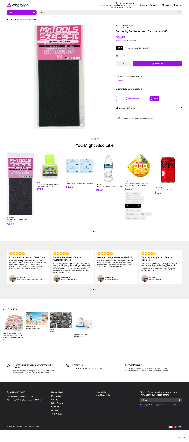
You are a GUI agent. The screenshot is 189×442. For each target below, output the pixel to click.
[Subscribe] (179, 400)
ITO (67, 181)
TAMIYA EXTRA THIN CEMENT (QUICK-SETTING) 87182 (48, 185)
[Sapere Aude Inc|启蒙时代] (18, 5)
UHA (126, 181)
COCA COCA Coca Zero (163, 190)
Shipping (118, 40)
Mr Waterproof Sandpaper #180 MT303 (18, 220)
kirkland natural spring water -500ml (109, 187)
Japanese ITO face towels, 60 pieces (79, 183)
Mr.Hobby (125, 28)
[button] (166, 98)
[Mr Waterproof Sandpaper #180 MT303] (20, 183)
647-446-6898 (126, 3)
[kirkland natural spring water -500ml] (109, 167)
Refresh (120, 80)
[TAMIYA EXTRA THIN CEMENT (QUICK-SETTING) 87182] (50, 166)
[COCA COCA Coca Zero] (168, 169)
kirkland (99, 184)
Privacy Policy (168, 405)
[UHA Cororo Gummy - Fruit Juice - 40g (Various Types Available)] (138, 166)
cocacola (158, 187)
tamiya (39, 182)
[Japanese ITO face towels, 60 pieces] (79, 166)
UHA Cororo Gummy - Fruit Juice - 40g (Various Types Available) (137, 184)
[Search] (179, 12)
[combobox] (110, 12)
